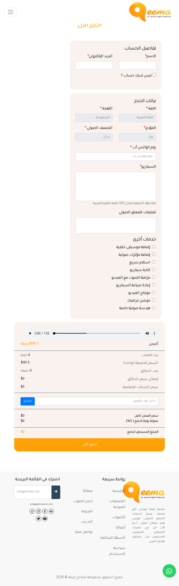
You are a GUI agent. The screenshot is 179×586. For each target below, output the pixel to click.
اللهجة (106, 109)
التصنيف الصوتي (98, 128)
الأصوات (119, 518)
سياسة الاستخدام (117, 551)
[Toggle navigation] (10, 12)
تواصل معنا (84, 532)
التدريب (87, 522)
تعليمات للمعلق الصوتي (137, 213)
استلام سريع (140, 263)
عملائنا (88, 491)
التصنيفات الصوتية (117, 504)
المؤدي (150, 128)
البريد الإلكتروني (100, 56)
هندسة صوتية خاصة (135, 308)
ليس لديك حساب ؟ (137, 76)
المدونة (87, 512)
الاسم (150, 56)
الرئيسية (119, 491)
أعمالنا (121, 528)
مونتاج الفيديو (139, 293)
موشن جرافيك (139, 301)
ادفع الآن (90, 445)
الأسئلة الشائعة (113, 538)
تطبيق (27, 401)
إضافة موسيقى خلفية (134, 247)
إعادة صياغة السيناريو (133, 286)
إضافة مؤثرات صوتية (135, 255)
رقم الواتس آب (143, 148)
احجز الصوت (83, 501)
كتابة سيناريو (140, 270)
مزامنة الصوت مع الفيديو (131, 278)
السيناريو (148, 167)
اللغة (151, 109)
